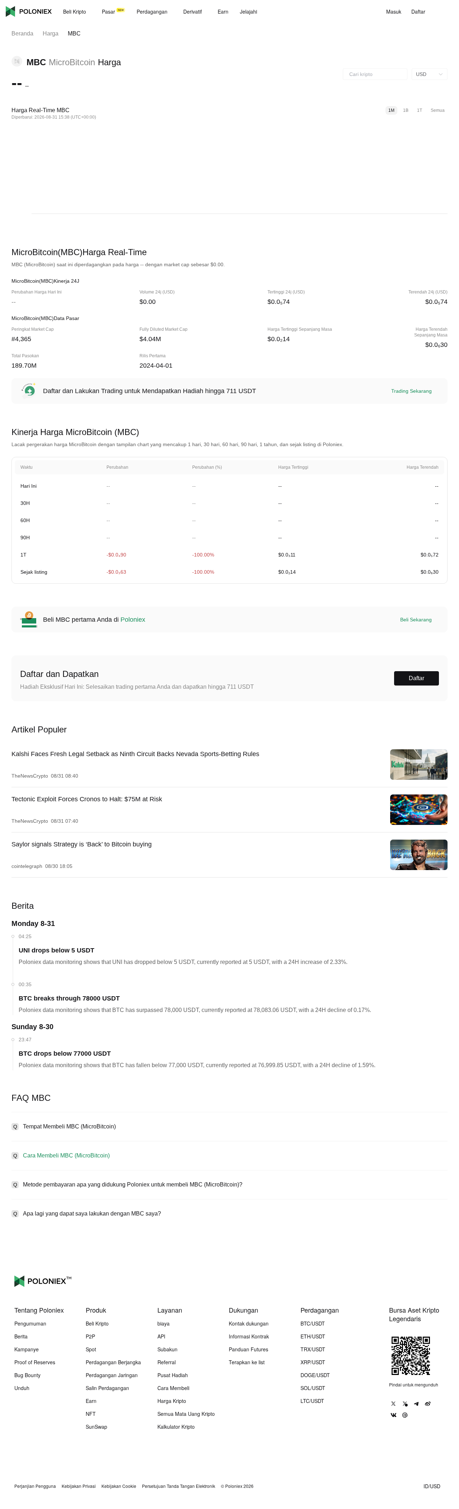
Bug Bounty (27, 1375)
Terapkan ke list (247, 1362)
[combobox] (375, 74)
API (161, 1336)
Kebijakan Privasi (79, 1486)
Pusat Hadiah (172, 1375)
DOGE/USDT (315, 1375)
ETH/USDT (313, 1336)
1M (391, 110)
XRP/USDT (313, 1362)
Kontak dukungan (249, 1323)
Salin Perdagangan (107, 1387)
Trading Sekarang (411, 390)
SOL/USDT (313, 1387)
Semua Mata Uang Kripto (186, 1413)
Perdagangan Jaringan (112, 1375)
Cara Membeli (173, 1387)
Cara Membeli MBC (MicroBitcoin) (66, 1155)
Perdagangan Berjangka (113, 1362)
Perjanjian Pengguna (35, 1486)
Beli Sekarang (416, 619)
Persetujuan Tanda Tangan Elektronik (178, 1486)
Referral (166, 1362)
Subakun (167, 1349)
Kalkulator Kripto (176, 1426)
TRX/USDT (313, 1349)
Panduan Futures (248, 1349)
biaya (163, 1323)
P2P (90, 1336)
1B (405, 110)
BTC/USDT (313, 1323)
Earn (91, 1400)
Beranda (22, 33)
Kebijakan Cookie (118, 1486)
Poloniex (29, 11)
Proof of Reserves (34, 1362)
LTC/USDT (312, 1400)
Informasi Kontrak (249, 1336)
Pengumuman (30, 1323)
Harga (50, 33)
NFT (91, 1413)
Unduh (21, 1387)
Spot (91, 1349)
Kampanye (26, 1349)
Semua (438, 110)
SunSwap (96, 1426)
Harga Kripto (171, 1400)
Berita (21, 1336)
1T (419, 110)
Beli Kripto (97, 1323)
